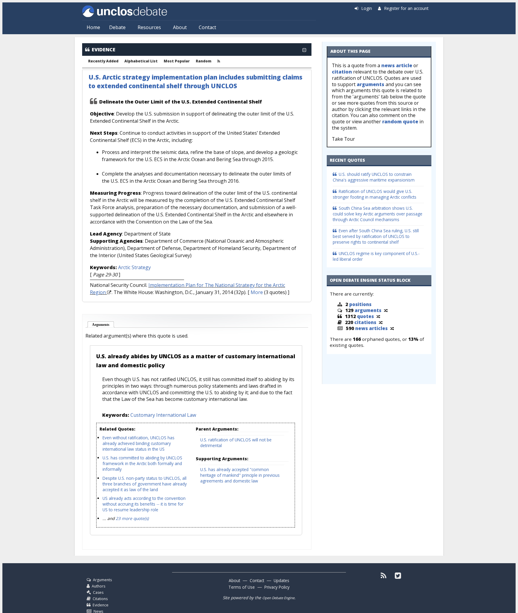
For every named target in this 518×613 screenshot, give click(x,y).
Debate (117, 27)
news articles (371, 328)
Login (367, 8)
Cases (98, 592)
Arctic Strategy (134, 267)
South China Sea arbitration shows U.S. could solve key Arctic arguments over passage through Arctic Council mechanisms (377, 213)
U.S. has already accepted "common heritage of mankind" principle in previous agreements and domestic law (240, 475)
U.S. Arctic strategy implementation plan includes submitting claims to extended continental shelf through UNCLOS (195, 81)
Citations (100, 598)
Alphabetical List (141, 61)
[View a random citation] (380, 322)
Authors (98, 586)
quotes (365, 316)
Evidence (101, 605)
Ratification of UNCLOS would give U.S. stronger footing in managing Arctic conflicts (374, 194)
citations (365, 322)
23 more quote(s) (132, 518)
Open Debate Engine (278, 598)
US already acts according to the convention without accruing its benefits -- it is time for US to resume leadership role (144, 503)
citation (342, 71)
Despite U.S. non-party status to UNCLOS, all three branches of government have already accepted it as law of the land (145, 483)
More (257, 292)
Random (203, 61)
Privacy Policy (277, 587)
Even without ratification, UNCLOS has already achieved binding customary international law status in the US (138, 443)
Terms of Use (241, 587)
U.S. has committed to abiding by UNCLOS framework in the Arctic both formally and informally (142, 463)
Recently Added (103, 61)
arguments (370, 84)
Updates (281, 580)
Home (93, 27)
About (180, 27)
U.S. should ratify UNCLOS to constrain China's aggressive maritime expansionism (374, 177)
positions (360, 304)
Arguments (103, 325)
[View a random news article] (392, 328)
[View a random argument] (386, 310)
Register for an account (406, 8)
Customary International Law (163, 415)
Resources (149, 27)
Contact (207, 27)
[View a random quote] (378, 316)
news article (396, 65)
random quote (400, 121)
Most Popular (177, 61)
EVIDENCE (103, 49)
